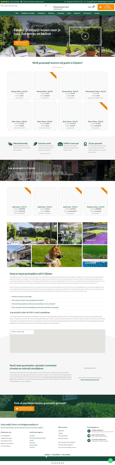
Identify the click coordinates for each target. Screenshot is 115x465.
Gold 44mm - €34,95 (45, 207)
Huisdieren (41, 13)
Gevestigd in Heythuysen (99, 439)
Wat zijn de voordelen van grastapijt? (22, 296)
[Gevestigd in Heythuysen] (89, 440)
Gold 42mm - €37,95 (19, 207)
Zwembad (61, 13)
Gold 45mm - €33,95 (70, 207)
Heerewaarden (34, 445)
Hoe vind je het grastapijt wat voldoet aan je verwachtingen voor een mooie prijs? (33, 304)
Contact (97, 13)
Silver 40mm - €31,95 (70, 121)
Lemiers (32, 440)
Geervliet (32, 447)
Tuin (16, 13)
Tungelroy (32, 435)
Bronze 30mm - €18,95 (45, 91)
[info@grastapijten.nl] (89, 431)
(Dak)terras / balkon (28, 13)
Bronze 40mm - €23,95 (70, 91)
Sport (69, 13)
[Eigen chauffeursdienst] (89, 435)
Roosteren (32, 442)
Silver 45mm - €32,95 (95, 121)
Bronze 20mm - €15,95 (19, 91)
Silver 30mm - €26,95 (19, 121)
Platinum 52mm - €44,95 (95, 207)
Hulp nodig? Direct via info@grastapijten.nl (19, 424)
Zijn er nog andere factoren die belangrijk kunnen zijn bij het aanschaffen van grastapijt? (35, 307)
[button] (85, 36)
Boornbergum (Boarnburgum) (38, 438)
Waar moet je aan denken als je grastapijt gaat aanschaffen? (28, 300)
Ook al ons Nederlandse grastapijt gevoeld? (40, 403)
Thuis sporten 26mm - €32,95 (95, 91)
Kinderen (51, 13)
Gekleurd (77, 13)
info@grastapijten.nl (97, 430)
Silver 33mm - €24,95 (44, 121)
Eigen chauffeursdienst (98, 435)
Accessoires (87, 13)
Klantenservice (61, 7)
